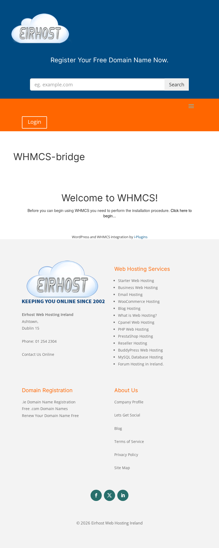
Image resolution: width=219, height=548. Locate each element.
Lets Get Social (127, 415)
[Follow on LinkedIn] (122, 495)
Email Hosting (130, 294)
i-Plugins (140, 236)
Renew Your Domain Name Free (50, 415)
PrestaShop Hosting (135, 336)
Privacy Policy (126, 454)
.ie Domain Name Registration (49, 401)
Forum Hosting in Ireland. (141, 363)
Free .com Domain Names (45, 408)
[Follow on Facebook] (96, 495)
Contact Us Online (38, 354)
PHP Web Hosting (133, 329)
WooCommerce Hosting (139, 301)
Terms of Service (129, 441)
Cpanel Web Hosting (136, 322)
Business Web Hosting (138, 287)
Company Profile (128, 401)
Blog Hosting (129, 308)
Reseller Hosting (132, 343)
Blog (118, 428)
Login (34, 121)
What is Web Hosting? (137, 315)
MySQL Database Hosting (140, 357)
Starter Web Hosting (136, 280)
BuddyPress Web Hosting (140, 350)
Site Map (122, 467)
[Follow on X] (109, 495)
